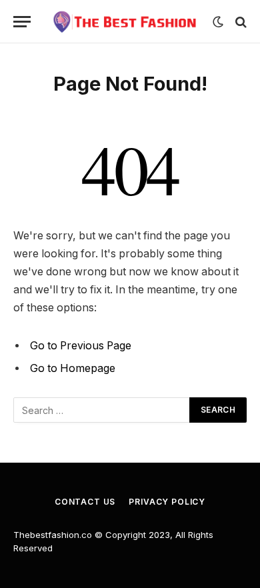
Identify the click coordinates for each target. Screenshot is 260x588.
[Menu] (22, 22)
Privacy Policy (167, 502)
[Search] (240, 22)
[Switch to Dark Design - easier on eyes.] (218, 22)
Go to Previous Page (80, 345)
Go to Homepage (72, 368)
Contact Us (85, 502)
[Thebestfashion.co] (125, 21)
